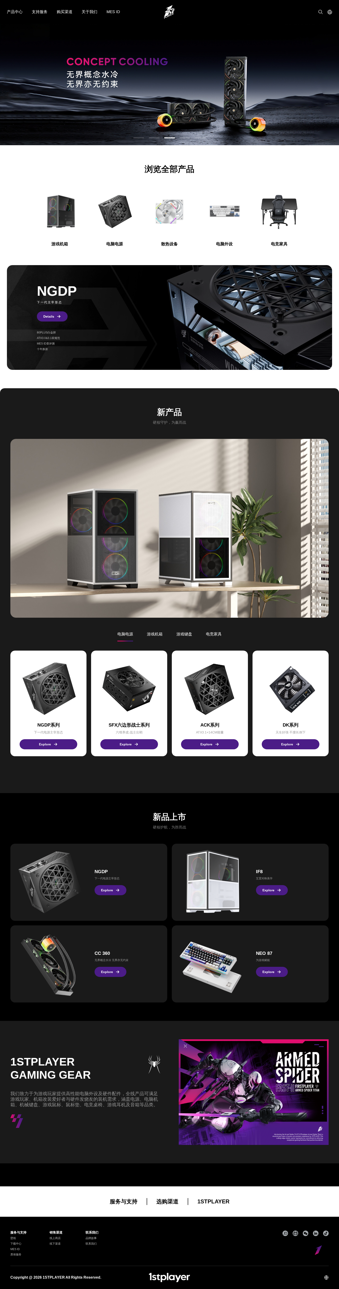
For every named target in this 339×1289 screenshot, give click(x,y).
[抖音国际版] (326, 1233)
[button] (138, 137)
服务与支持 (123, 1201)
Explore (45, 744)
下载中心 (15, 1243)
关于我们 (89, 12)
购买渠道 (64, 12)
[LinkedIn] (315, 1233)
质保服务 (15, 1254)
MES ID (113, 12)
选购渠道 (167, 1201)
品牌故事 (91, 1238)
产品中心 (15, 12)
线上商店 (55, 1238)
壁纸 (13, 1238)
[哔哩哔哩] (295, 1233)
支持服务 (40, 12)
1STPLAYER (213, 1201)
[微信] (305, 1233)
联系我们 (91, 1243)
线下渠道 (55, 1243)
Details (48, 316)
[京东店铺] (285, 1233)
